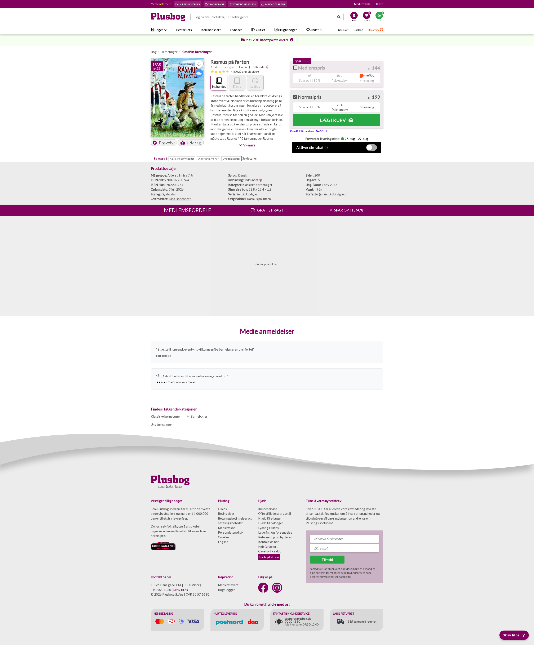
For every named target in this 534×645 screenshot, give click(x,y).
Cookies (223, 537)
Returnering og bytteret (275, 537)
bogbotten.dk (163, 355)
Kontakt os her (268, 542)
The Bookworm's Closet (181, 382)
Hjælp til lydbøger (270, 523)
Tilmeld (327, 559)
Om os (222, 509)
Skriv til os (180, 590)
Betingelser (226, 513)
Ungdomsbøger (161, 424)
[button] (164, 142)
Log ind (223, 542)
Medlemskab (362, 4)
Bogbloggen (226, 590)
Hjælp (379, 4)
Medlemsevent (228, 585)
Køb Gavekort (268, 546)
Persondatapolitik (230, 532)
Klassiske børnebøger (197, 52)
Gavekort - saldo (269, 551)
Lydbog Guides (268, 528)
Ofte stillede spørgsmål (274, 513)
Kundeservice (267, 509)
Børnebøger (169, 52)
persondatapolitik (340, 576)
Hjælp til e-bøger (270, 518)
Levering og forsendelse (275, 532)
